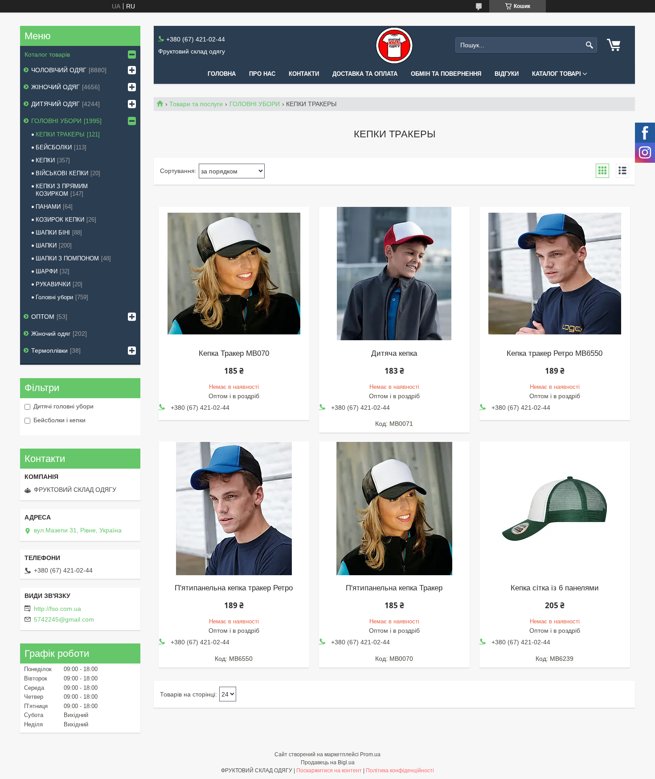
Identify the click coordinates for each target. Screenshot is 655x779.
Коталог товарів (47, 54)
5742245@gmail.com (64, 619)
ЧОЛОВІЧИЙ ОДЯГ (58, 70)
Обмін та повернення (446, 73)
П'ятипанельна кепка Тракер (394, 588)
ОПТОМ (42, 316)
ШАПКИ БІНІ (53, 232)
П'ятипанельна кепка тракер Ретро (234, 588)
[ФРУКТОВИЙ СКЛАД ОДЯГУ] (394, 45)
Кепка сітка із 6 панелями (555, 588)
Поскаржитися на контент (329, 770)
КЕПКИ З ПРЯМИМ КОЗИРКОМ (62, 190)
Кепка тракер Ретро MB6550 (554, 354)
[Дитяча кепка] (394, 274)
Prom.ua (370, 754)
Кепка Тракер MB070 (234, 354)
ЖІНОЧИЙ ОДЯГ (55, 87)
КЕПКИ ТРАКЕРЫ (60, 134)
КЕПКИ (45, 160)
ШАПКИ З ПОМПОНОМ (67, 258)
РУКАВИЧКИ (53, 284)
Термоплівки (49, 350)
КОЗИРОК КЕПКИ (60, 219)
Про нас (262, 73)
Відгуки (507, 73)
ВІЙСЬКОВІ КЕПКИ (62, 173)
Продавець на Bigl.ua (328, 762)
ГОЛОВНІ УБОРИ (254, 103)
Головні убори (54, 297)
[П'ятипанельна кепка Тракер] (394, 508)
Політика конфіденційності (400, 770)
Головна (222, 73)
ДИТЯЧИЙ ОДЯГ (55, 103)
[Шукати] (589, 45)
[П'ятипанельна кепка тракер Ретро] (234, 508)
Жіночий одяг (50, 333)
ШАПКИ (46, 245)
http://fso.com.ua (57, 608)
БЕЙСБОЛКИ (54, 147)
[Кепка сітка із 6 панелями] (554, 508)
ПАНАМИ (48, 206)
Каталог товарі (556, 73)
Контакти (304, 73)
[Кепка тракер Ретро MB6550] (554, 274)
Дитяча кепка (394, 354)
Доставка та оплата (364, 73)
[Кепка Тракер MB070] (234, 274)
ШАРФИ (46, 271)
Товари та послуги (196, 103)
